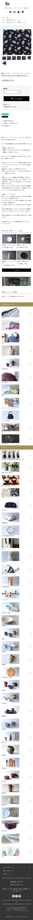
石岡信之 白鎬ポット (22, 245)
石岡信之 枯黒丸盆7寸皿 (23, 261)
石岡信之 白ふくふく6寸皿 (8, 245)
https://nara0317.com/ (16, 884)
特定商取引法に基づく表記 (10, 106)
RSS (24, 910)
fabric (8, 17)
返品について (6, 104)
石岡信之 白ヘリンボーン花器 (8, 262)
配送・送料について (23, 907)
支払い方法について (13, 907)
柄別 (19, 20)
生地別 (19, 22)
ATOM (26, 910)
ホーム (3, 17)
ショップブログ (18, 910)
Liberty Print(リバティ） (11, 19)
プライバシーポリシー (9, 910)
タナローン (25, 22)
